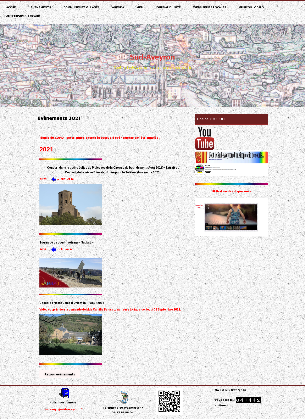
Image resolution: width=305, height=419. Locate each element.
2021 (43, 179)
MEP (140, 7)
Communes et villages (81, 7)
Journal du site (168, 7)
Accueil (12, 7)
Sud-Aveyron (152, 56)
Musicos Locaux (251, 7)
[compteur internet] (248, 399)
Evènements (41, 7)
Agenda (118, 7)
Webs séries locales (209, 7)
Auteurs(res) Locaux (23, 16)
